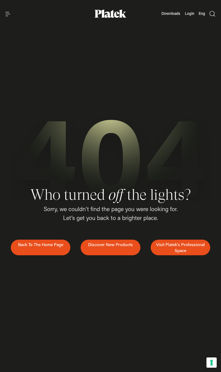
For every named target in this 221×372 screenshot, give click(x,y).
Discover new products (110, 244)
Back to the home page (40, 244)
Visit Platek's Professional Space (180, 247)
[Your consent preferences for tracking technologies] (211, 362)
